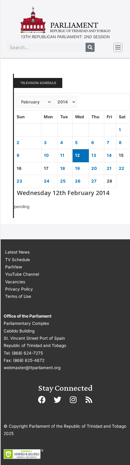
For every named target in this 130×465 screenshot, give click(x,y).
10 (46, 155)
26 (77, 181)
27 (93, 181)
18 (62, 168)
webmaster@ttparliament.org (32, 367)
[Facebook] (41, 399)
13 (93, 155)
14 (109, 155)
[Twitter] (57, 399)
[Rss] (88, 399)
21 (109, 168)
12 (77, 155)
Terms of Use (18, 296)
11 (62, 155)
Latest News (17, 252)
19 (77, 168)
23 (19, 181)
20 (94, 168)
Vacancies (15, 281)
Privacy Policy (19, 289)
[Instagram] (73, 399)
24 (46, 181)
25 (63, 181)
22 (121, 168)
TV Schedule (17, 259)
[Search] (90, 47)
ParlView (13, 267)
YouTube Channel (22, 274)
